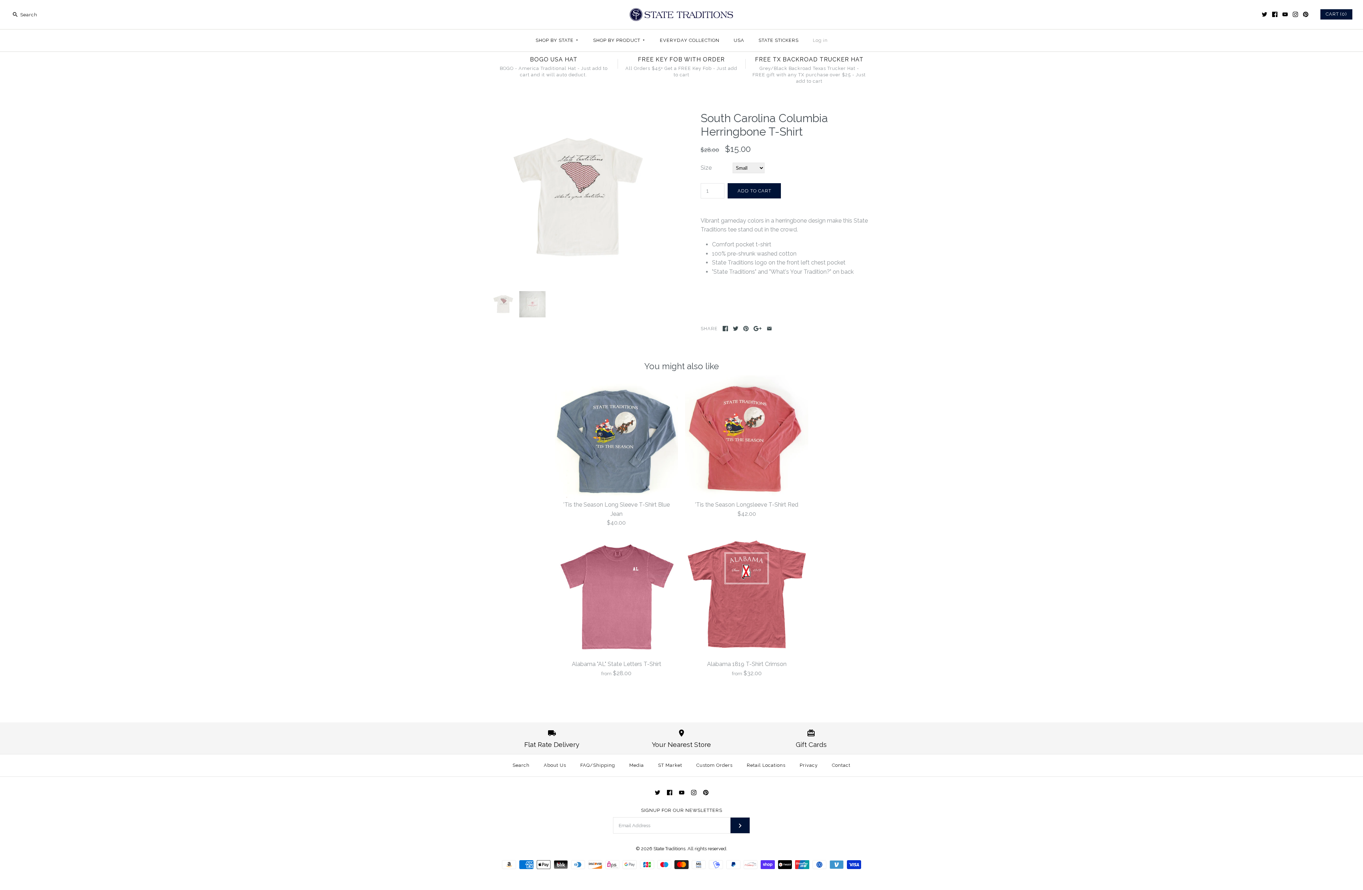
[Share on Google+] (758, 328)
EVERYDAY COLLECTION (689, 40)
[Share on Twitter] (735, 328)
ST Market (670, 765)
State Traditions (669, 848)
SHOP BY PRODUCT (619, 40)
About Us (555, 765)
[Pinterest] (1305, 14)
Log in (820, 40)
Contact (841, 765)
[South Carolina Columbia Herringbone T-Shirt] (576, 116)
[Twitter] (1264, 14)
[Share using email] (769, 328)
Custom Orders (714, 765)
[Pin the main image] (746, 328)
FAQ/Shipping (597, 765)
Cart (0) (1336, 14)
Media (636, 765)
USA (739, 40)
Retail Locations (766, 765)
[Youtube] (1285, 14)
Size (706, 167)
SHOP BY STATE (557, 40)
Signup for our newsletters (681, 810)
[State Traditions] (681, 11)
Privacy (809, 765)
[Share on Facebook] (725, 328)
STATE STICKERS (779, 40)
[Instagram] (1295, 14)
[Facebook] (1274, 14)
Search (521, 765)
